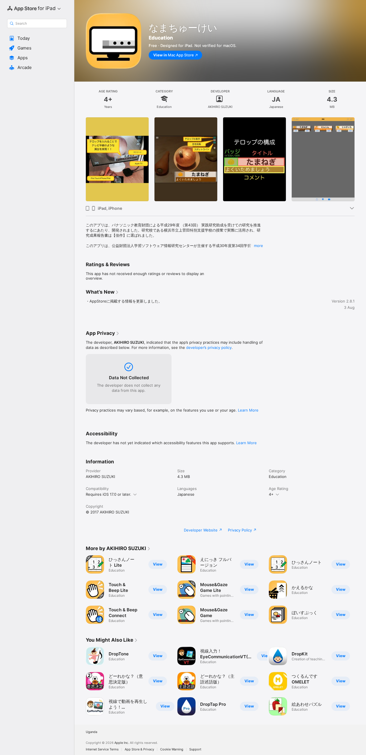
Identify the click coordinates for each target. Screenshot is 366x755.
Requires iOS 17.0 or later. (108, 494)
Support (195, 749)
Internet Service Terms (102, 749)
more (258, 245)
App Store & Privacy (139, 749)
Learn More (248, 410)
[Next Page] (360, 159)
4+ (271, 494)
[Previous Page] (80, 159)
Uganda (91, 732)
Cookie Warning (171, 749)
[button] (37, 38)
